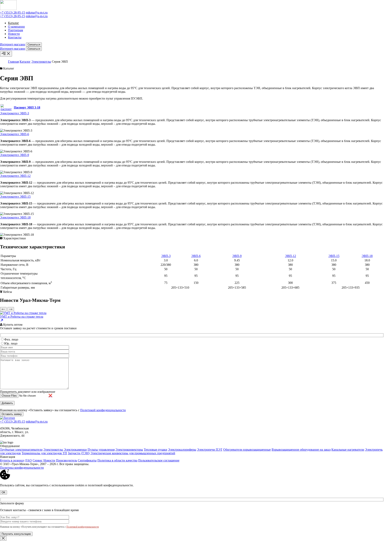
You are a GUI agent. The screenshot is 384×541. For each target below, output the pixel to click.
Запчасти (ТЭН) (79, 453)
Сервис (38, 460)
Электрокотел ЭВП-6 (14, 134)
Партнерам (15, 30)
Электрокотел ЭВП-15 (15, 196)
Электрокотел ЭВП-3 (14, 113)
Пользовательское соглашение (158, 460)
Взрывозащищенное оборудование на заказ (301, 449)
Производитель (66, 460)
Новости (14, 33)
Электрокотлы (41, 61)
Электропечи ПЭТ (209, 449)
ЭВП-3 (166, 256)
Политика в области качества (117, 460)
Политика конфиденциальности (22, 467)
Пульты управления (101, 449)
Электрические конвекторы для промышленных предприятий (132, 453)
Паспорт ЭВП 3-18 (27, 107)
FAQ (28, 460)
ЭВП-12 (290, 256)
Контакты (14, 37)
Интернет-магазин (12, 44)
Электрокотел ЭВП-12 (15, 175)
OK (3, 492)
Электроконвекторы (129, 449)
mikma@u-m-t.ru (37, 12)
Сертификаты (87, 460)
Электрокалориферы (182, 449)
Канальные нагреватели (347, 449)
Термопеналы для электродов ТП (44, 453)
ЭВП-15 (333, 256)
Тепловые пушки (155, 449)
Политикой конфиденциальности (103, 410)
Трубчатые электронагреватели (21, 449)
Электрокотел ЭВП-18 (15, 217)
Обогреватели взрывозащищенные (247, 449)
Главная (13, 61)
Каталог (13, 23)
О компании (16, 26)
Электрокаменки (75, 449)
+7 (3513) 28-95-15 (12, 12)
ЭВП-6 (196, 256)
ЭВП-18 (367, 256)
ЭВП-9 (237, 256)
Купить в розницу (12, 460)
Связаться (34, 44)
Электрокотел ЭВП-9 (14, 155)
